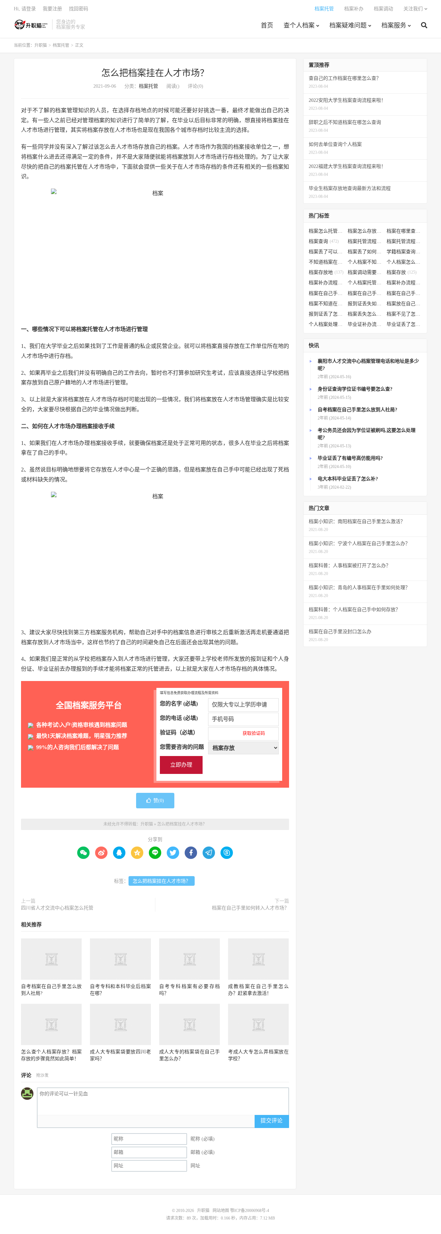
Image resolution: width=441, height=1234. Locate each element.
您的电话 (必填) (179, 718)
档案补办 (353, 8)
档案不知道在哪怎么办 (326, 303)
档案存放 (402, 272)
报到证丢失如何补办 (365, 303)
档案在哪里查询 (404, 231)
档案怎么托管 (326, 231)
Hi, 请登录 (25, 8)
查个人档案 (299, 25)
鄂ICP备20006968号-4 (249, 1210)
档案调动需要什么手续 (365, 272)
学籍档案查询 (404, 251)
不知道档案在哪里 (326, 262)
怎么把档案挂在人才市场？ (155, 73)
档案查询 (324, 241)
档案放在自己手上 (404, 303)
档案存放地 (326, 272)
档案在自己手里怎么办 (326, 293)
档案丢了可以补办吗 (326, 251)
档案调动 (383, 8)
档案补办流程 (326, 282)
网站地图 (221, 1210)
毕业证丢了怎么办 (404, 324)
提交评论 (271, 1121)
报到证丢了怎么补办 (326, 314)
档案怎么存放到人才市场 (365, 231)
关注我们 (413, 8)
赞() (158, 800)
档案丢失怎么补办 (365, 314)
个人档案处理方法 (326, 324)
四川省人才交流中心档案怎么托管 (57, 908)
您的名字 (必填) (179, 703)
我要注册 (52, 8)
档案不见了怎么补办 (404, 314)
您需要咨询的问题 (182, 747)
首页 (267, 25)
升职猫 (31, 24)
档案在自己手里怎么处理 (404, 293)
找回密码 (78, 8)
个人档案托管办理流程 (365, 282)
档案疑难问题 (348, 25)
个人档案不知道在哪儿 (365, 262)
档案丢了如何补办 (365, 251)
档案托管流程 (365, 241)
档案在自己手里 (365, 293)
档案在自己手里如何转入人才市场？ (250, 908)
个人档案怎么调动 (404, 262)
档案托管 (324, 8)
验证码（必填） (212, 733)
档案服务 (393, 25)
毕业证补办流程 (365, 324)
